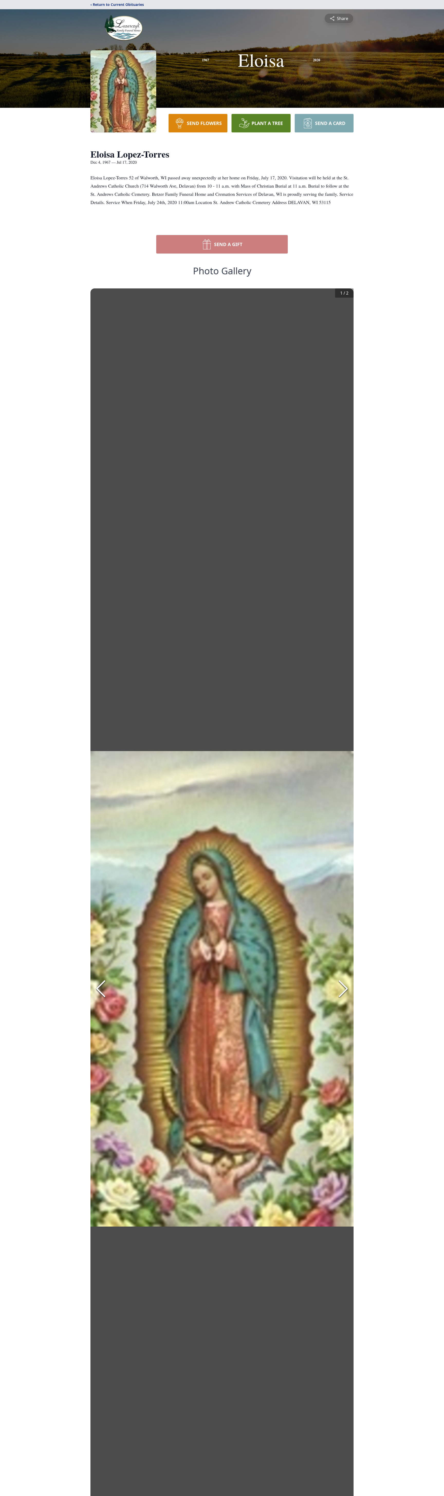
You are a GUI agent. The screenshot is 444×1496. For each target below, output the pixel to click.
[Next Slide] (343, 988)
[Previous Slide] (100, 988)
